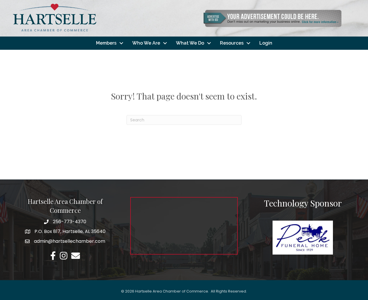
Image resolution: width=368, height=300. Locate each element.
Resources (232, 43)
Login (265, 43)
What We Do (190, 43)
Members (106, 43)
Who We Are (146, 43)
